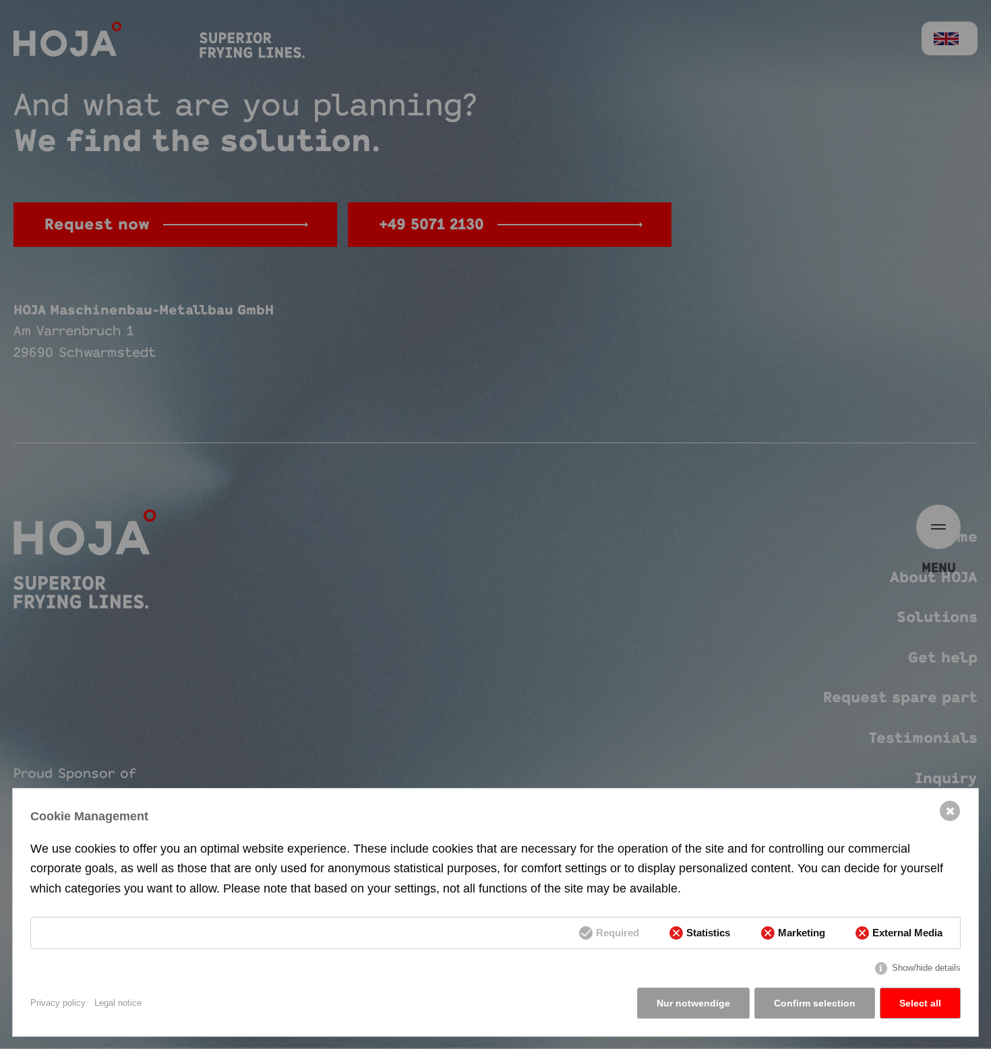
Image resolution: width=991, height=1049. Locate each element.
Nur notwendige (693, 1003)
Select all (920, 1003)
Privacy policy (58, 1003)
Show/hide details (926, 968)
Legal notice (118, 1003)
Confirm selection (814, 1003)
